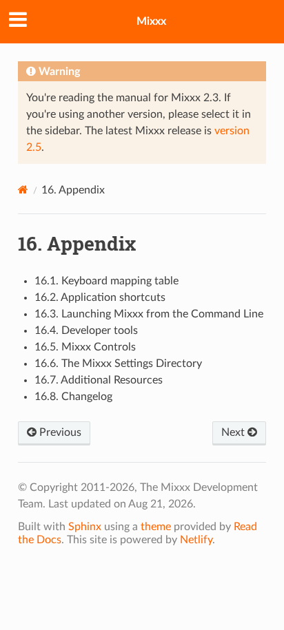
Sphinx (84, 526)
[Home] (23, 190)
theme (156, 526)
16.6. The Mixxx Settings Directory (118, 363)
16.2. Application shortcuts (99, 297)
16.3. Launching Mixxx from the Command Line (148, 313)
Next (234, 432)
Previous (59, 432)
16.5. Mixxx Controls (85, 347)
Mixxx (151, 21)
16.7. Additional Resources (98, 380)
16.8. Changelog (73, 396)
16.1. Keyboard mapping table (106, 280)
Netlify (196, 539)
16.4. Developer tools (86, 330)
